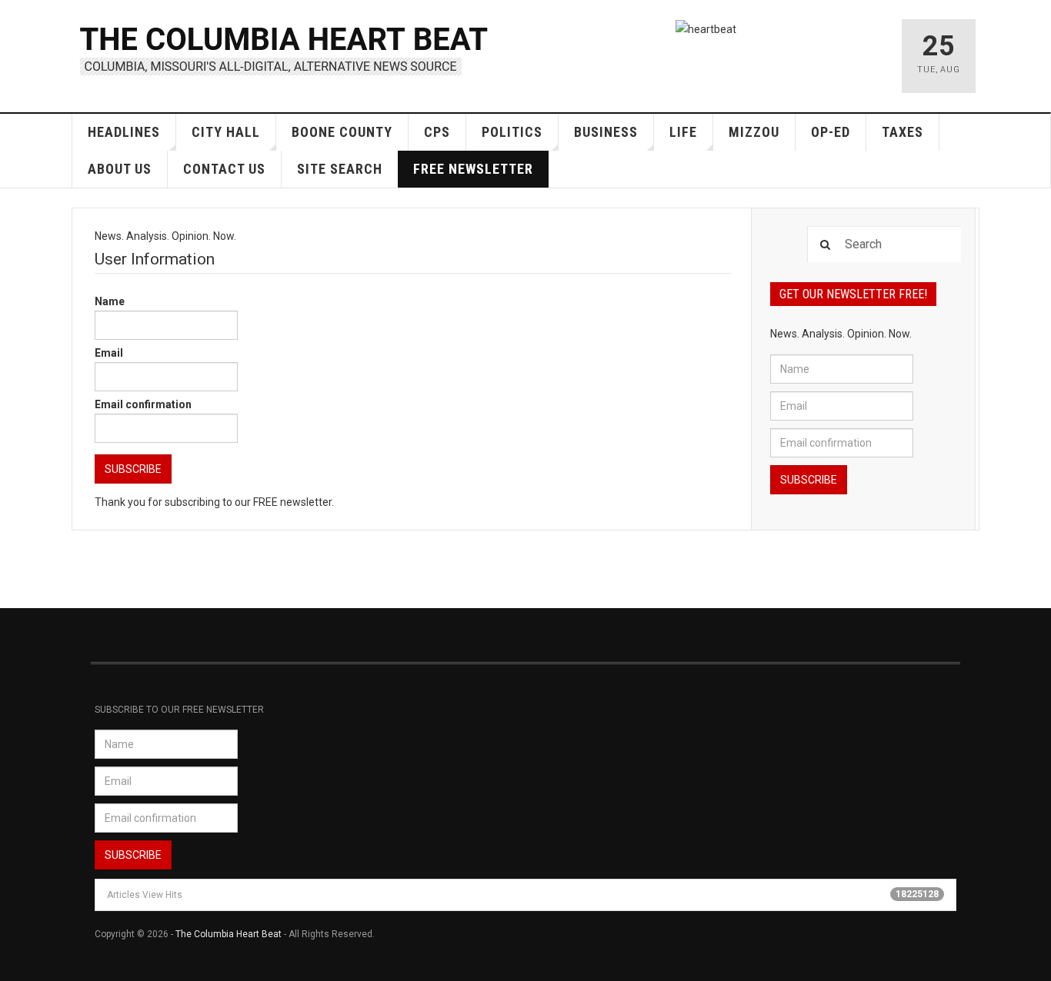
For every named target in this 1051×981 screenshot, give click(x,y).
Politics (512, 132)
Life (683, 132)
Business (606, 132)
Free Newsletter (473, 169)
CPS (437, 132)
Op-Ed (830, 132)
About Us (120, 169)
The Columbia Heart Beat (228, 934)
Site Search (339, 169)
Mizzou (754, 132)
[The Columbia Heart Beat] (285, 48)
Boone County (342, 132)
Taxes (902, 132)
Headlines (124, 132)
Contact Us (224, 169)
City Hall (226, 132)
